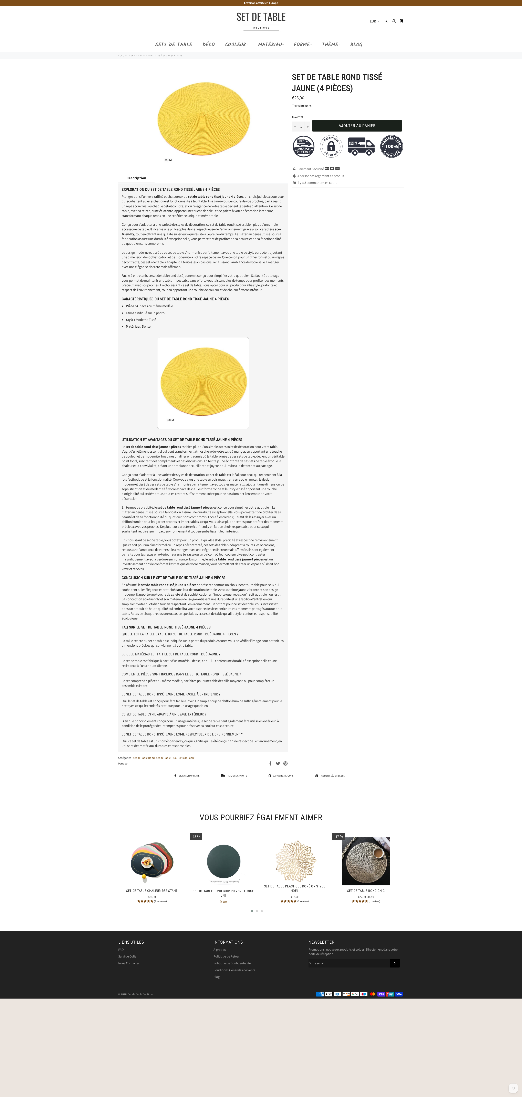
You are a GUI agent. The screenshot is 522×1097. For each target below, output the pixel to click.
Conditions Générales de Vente (234, 970)
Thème (330, 45)
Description (136, 178)
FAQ (121, 949)
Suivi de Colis (127, 956)
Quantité (297, 116)
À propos (219, 949)
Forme (302, 45)
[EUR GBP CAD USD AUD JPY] (374, 21)
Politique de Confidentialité (232, 963)
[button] (252, 911)
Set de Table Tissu (166, 758)
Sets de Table (173, 45)
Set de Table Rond (144, 758)
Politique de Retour (226, 956)
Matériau (270, 45)
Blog (356, 45)
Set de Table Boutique (140, 994)
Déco (208, 45)
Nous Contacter (128, 963)
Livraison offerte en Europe (261, 3)
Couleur (235, 45)
